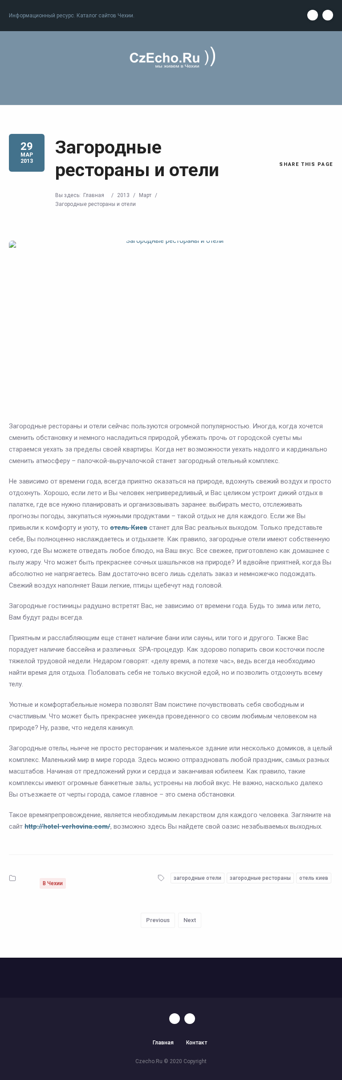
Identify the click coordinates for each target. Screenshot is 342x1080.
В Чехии (53, 883)
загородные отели (197, 878)
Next (189, 920)
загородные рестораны (260, 878)
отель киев (313, 878)
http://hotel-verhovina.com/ (67, 826)
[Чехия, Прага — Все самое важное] (171, 58)
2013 (123, 195)
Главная (93, 195)
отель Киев (128, 528)
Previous (158, 920)
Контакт (196, 1043)
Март (145, 195)
